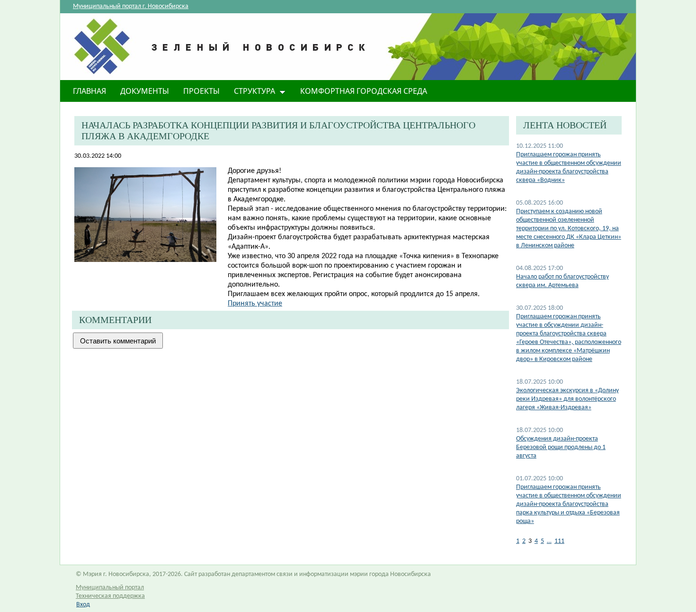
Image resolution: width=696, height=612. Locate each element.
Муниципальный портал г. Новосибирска (130, 6)
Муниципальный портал (110, 587)
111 (559, 541)
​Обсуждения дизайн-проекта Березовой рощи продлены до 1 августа (561, 447)
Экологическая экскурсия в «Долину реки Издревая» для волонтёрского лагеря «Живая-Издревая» (567, 399)
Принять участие (255, 303)
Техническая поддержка (110, 596)
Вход (83, 604)
